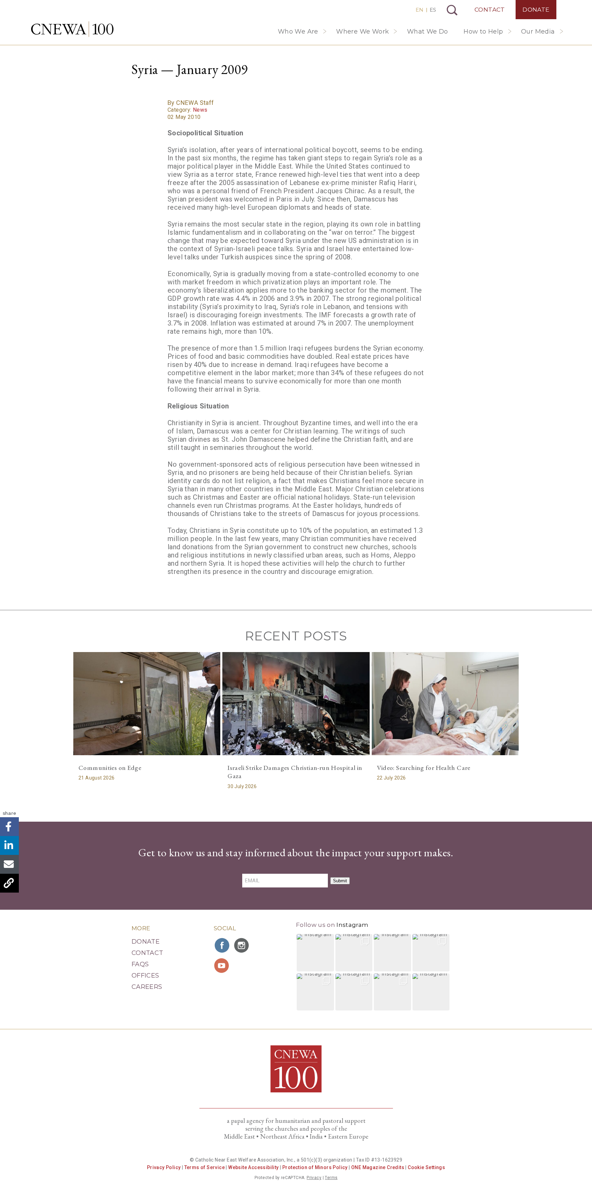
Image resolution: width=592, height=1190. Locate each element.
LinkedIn (9, 845)
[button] (315, 952)
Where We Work (362, 31)
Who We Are (298, 31)
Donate (535, 9)
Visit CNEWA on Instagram (242, 945)
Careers (147, 987)
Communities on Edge (109, 767)
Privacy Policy (164, 1167)
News (200, 110)
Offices (145, 975)
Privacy (314, 1177)
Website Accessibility (253, 1167)
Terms (331, 1177)
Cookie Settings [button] (426, 1167)
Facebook (9, 826)
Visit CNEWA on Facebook (222, 945)
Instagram (352, 924)
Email (9, 864)
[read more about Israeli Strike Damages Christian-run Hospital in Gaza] (295, 703)
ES (433, 10)
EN (419, 10)
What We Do (427, 31)
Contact (489, 9)
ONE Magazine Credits (377, 1167)
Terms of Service (204, 1167)
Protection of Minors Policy (315, 1167)
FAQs (140, 964)
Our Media (538, 31)
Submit (340, 880)
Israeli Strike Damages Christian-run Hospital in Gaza (294, 772)
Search (452, 10)
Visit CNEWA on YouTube (222, 965)
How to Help (483, 31)
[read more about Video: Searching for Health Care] (445, 703)
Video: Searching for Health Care (423, 767)
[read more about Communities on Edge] (146, 703)
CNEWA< (72, 29)
